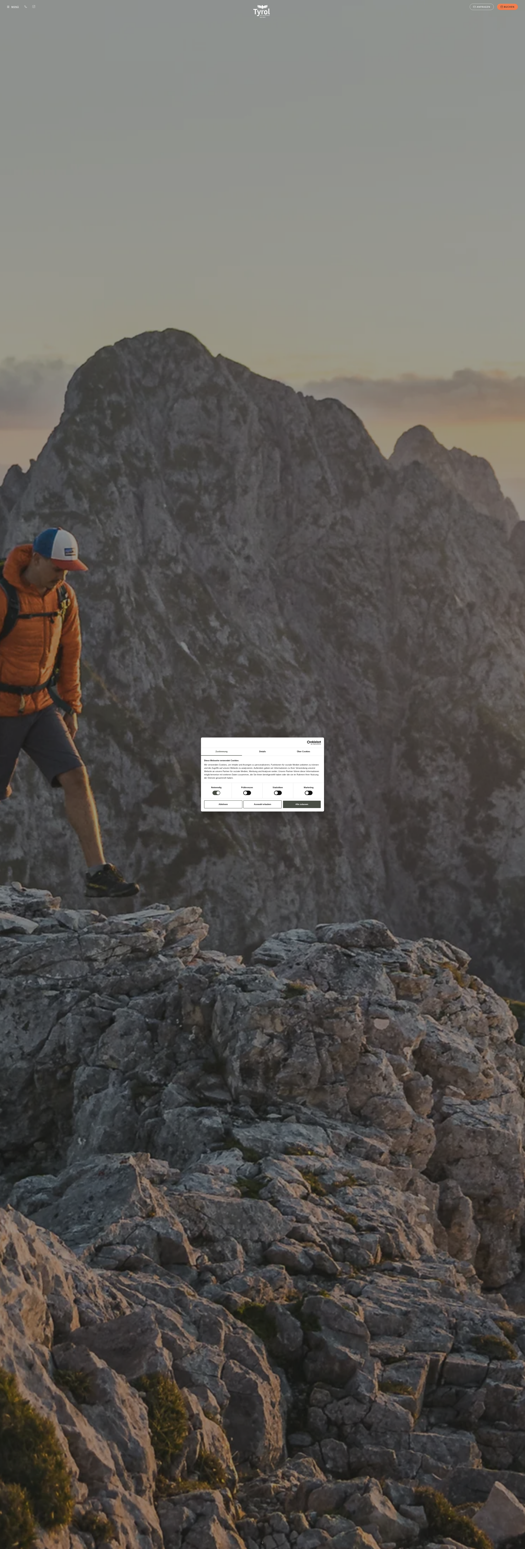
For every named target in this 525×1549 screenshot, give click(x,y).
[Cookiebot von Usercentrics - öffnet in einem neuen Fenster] (309, 743)
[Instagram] (33, 7)
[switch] (247, 793)
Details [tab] (262, 751)
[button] (262, 1542)
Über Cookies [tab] (303, 751)
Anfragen (483, 6)
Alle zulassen (301, 804)
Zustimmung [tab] (221, 751)
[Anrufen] (25, 6)
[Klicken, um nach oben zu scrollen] (175, 1539)
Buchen (508, 6)
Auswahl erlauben (262, 804)
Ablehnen (223, 804)
